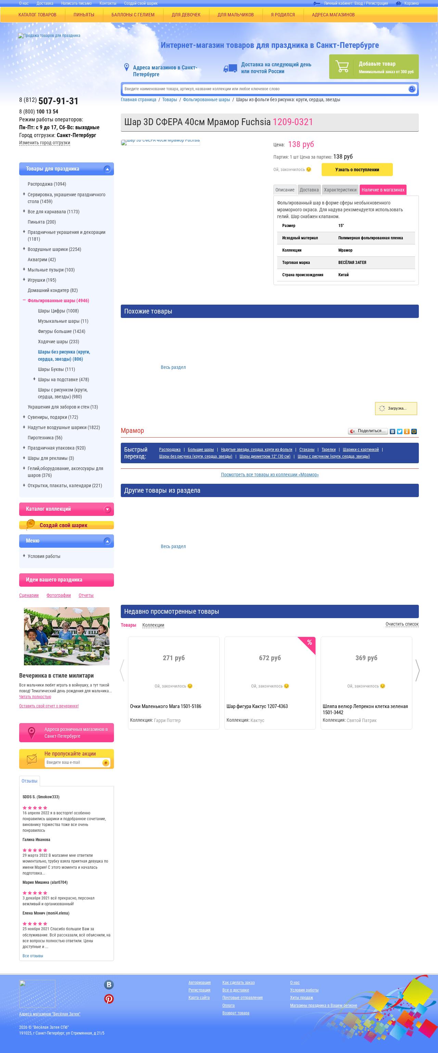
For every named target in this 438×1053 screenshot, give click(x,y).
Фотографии (59, 595)
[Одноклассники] (407, 429)
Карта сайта (199, 997)
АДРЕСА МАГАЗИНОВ (333, 14)
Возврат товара (235, 1013)
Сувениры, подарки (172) (53, 417)
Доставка (45, 3)
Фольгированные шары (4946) (58, 300)
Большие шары (201, 449)
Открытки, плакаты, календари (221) (65, 485)
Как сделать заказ (238, 982)
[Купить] (292, 170)
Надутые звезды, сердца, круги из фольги (256, 449)
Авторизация (200, 982)
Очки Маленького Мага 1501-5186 (165, 706)
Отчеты (86, 595)
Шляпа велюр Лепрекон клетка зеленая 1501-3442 (365, 709)
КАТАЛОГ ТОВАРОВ (37, 14)
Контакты (108, 3)
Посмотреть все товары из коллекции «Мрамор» (270, 474)
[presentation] (122, 670)
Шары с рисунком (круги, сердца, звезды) (334, 456)
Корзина (411, 3)
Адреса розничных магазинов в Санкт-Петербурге (76, 733)
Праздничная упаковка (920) (57, 448)
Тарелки (329, 449)
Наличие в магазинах (383, 189)
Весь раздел (173, 367)
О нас (24, 3)
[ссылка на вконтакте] (109, 985)
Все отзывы (33, 956)
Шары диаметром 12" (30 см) (265, 456)
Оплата (228, 1005)
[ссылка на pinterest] (109, 999)
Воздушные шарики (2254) (54, 249)
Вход (359, 3)
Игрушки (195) (42, 280)
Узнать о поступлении (357, 169)
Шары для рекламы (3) (51, 458)
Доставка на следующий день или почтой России (276, 68)
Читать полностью (35, 696)
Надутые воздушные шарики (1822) (64, 427)
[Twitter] (399, 429)
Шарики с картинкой (361, 449)
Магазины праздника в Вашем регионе (323, 1005)
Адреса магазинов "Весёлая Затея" (49, 1014)
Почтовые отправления (242, 997)
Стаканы (306, 449)
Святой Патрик (362, 720)
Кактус (257, 720)
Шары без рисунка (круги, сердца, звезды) (195, 456)
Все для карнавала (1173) (53, 211)
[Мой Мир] (414, 429)
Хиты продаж (301, 997)
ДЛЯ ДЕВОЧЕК (186, 14)
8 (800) (38, 111)
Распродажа (170, 449)
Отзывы (30, 781)
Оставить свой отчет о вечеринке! (49, 706)
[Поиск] (412, 89)
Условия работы (44, 556)
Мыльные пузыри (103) (51, 269)
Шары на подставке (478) (63, 379)
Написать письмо (76, 3)
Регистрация (377, 3)
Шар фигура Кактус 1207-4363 (257, 706)
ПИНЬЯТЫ (84, 14)
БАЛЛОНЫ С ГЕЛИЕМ (133, 14)
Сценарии (29, 595)
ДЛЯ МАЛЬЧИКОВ (236, 14)
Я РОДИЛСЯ (283, 14)
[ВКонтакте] (392, 429)
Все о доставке (235, 990)
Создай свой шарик (141, 3)
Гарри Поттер (167, 720)
